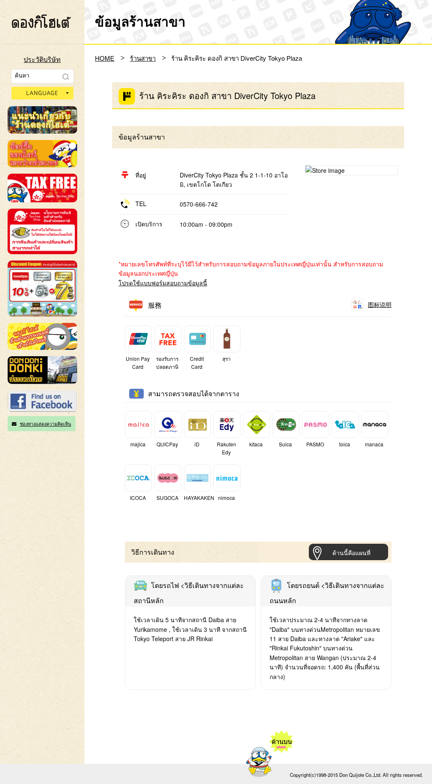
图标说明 (380, 304)
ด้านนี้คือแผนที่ (351, 552)
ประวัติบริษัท (42, 59)
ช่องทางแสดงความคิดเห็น (45, 423)
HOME (104, 58)
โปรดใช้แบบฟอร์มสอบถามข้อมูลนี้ (163, 283)
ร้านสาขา (143, 58)
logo (41, 21)
